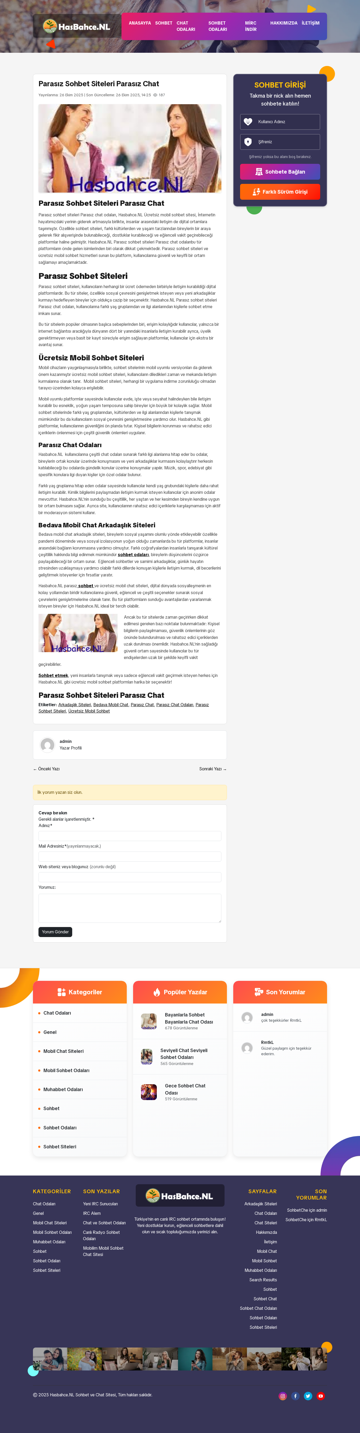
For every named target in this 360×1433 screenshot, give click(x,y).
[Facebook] (295, 1395)
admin (321, 1210)
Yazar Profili (71, 748)
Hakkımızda (284, 23)
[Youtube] (321, 1395)
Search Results (263, 1280)
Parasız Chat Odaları (174, 705)
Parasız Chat (142, 705)
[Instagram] (283, 1395)
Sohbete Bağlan (284, 171)
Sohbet (163, 23)
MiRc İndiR (251, 26)
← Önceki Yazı (46, 769)
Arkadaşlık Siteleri (74, 705)
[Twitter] (308, 1395)
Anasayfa (140, 23)
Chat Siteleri (266, 1223)
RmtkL (321, 1219)
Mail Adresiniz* (69, 846)
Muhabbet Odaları (63, 1089)
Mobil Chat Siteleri (63, 1051)
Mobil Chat (267, 1251)
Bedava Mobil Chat (110, 705)
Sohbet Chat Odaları (258, 1308)
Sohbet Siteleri (59, 1147)
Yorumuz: (47, 887)
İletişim (311, 23)
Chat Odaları (186, 26)
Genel (49, 1032)
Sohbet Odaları (217, 26)
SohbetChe (297, 1210)
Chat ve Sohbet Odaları (104, 1223)
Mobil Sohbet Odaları (66, 1070)
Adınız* (45, 825)
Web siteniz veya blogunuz (77, 867)
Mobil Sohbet (264, 1261)
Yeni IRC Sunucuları (100, 1204)
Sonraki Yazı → (213, 769)
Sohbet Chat (265, 1299)
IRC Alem (92, 1213)
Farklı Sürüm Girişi (284, 191)
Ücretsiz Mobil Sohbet (89, 711)
